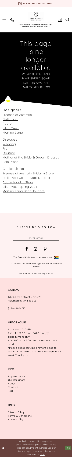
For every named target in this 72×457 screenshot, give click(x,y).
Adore (7, 124)
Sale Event (10, 162)
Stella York (10, 119)
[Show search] (67, 20)
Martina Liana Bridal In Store (24, 191)
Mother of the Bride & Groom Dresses (31, 157)
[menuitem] (4, 20)
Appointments (16, 376)
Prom (7, 149)
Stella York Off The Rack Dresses (26, 178)
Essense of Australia (17, 115)
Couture (9, 153)
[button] (4, 20)
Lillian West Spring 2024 (20, 187)
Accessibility (15, 419)
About (11, 383)
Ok (68, 447)
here (42, 454)
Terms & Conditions (20, 416)
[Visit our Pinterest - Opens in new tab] (45, 249)
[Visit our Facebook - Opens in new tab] (27, 249)
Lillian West (11, 128)
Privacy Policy (16, 412)
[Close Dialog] (3, 448)
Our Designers (16, 380)
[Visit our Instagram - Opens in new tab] (36, 249)
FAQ (10, 391)
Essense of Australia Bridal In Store (28, 173)
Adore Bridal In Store (18, 182)
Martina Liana (13, 133)
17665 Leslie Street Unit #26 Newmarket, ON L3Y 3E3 (24, 298)
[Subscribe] (55, 238)
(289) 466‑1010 (16, 308)
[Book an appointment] (60, 20)
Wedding (9, 144)
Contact (13, 387)
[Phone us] (12, 20)
